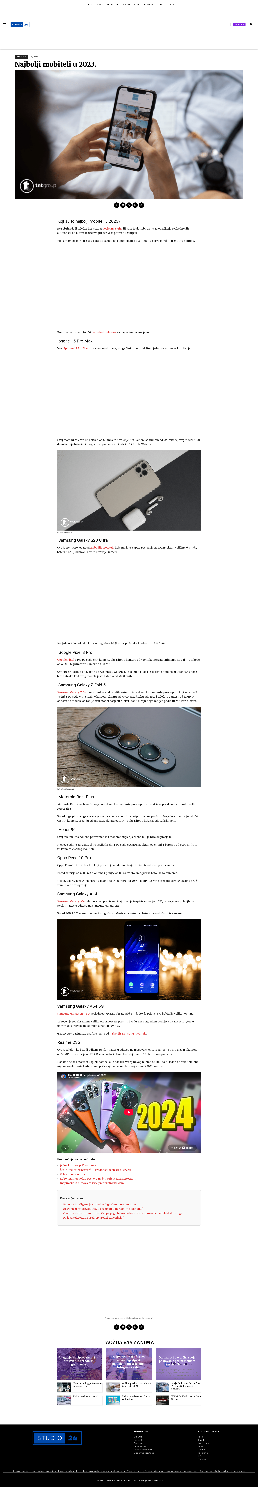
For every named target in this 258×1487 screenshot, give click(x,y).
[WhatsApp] (129, 205)
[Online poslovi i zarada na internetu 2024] (113, 1387)
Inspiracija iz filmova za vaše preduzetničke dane (92, 1183)
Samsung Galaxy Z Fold (72, 692)
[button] (251, 24)
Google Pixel (65, 659)
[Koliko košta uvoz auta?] (64, 1400)
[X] (123, 205)
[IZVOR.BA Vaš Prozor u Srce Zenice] (162, 1400)
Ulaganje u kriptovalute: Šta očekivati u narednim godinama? (103, 1208)
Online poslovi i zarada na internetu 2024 (136, 1384)
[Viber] (135, 205)
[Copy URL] (141, 205)
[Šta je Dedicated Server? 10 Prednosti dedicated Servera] (162, 1387)
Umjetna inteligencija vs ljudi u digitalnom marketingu (99, 1204)
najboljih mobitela (102, 547)
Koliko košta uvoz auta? (85, 1396)
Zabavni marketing (72, 1174)
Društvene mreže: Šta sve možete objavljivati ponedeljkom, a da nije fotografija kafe (127, 1362)
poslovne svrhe (112, 228)
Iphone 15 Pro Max (76, 348)
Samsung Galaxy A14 (71, 901)
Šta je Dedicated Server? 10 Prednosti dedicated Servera (96, 1169)
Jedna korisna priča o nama (78, 1165)
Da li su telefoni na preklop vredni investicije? (93, 1217)
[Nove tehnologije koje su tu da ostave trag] (64, 1387)
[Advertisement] (130, 28)
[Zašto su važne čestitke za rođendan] (113, 1400)
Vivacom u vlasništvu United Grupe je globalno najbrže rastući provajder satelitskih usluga (122, 1213)
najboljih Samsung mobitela (128, 1033)
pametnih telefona (104, 332)
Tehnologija (21, 57)
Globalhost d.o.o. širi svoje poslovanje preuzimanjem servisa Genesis (177, 1361)
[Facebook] (116, 205)
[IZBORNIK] (5, 24)
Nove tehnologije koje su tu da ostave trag (87, 1384)
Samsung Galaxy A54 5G (73, 1013)
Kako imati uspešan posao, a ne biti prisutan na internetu (98, 1178)
